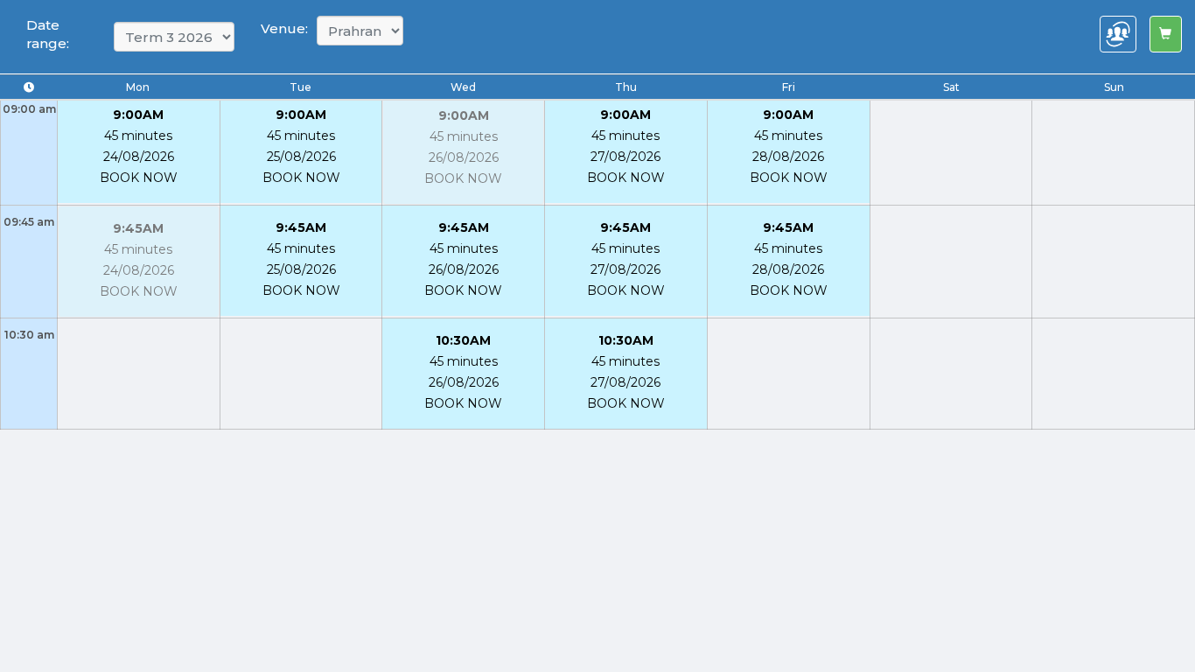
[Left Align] (1166, 34)
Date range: (47, 34)
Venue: (284, 28)
